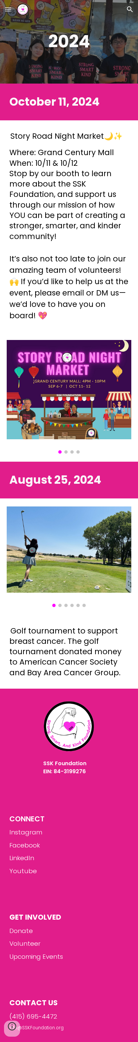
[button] (8, 9)
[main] (69, 41)
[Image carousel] (69, 397)
